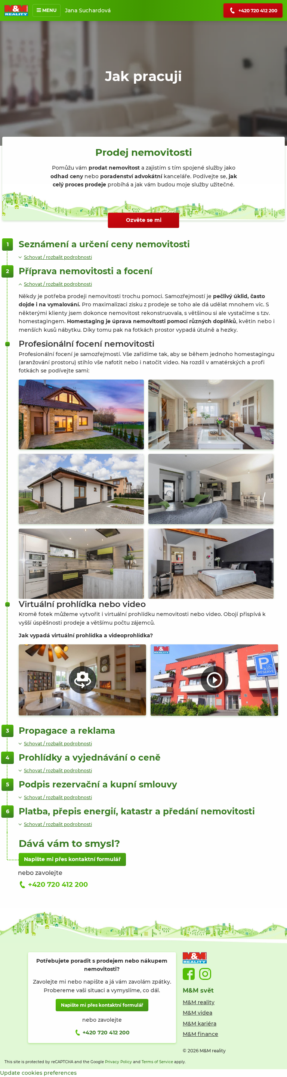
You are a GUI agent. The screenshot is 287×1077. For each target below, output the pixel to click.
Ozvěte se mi (143, 220)
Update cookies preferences (38, 1073)
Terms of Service (157, 1061)
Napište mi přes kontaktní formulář (72, 859)
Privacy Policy (118, 1061)
